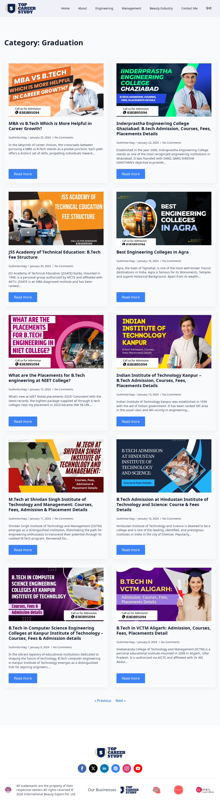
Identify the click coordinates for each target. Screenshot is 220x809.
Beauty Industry (161, 8)
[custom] (115, 768)
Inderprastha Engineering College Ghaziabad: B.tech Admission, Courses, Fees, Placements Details (163, 128)
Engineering (104, 8)
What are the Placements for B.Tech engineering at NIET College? (47, 378)
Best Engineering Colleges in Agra (152, 252)
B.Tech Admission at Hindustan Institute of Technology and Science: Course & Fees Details (162, 504)
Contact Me (189, 8)
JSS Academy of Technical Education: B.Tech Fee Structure (55, 254)
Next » (121, 700)
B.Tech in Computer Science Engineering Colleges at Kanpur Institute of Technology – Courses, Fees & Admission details (56, 633)
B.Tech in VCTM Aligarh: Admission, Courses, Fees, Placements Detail (163, 630)
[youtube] (138, 768)
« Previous (103, 700)
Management (131, 8)
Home (65, 8)
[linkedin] (104, 768)
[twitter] (93, 768)
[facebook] (82, 768)
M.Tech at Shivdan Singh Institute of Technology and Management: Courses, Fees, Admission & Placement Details (51, 504)
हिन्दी (208, 8)
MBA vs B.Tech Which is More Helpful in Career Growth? (50, 126)
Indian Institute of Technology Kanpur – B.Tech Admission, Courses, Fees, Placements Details (158, 380)
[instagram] (126, 768)
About (82, 8)
